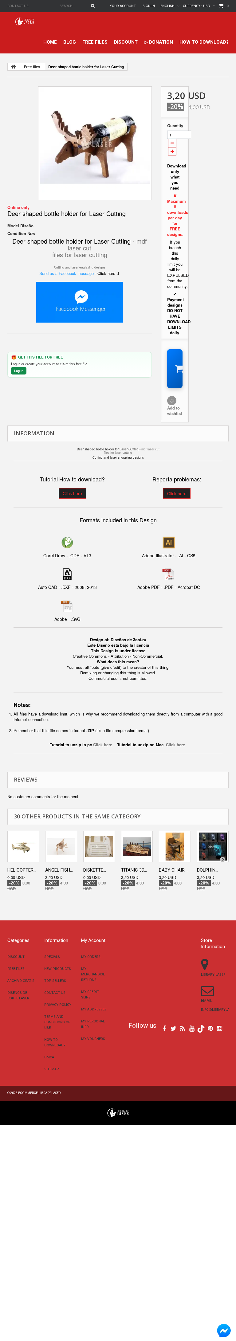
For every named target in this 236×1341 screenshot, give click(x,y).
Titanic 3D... (134, 870)
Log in (18, 370)
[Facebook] (164, 1028)
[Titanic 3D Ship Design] (137, 846)
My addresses (94, 1009)
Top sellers (55, 981)
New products (57, 969)
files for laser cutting (79, 254)
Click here (72, 493)
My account (93, 940)
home (50, 42)
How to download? (204, 42)
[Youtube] (192, 1028)
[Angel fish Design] (61, 846)
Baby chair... (173, 870)
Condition (16, 233)
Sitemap (51, 1069)
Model (13, 226)
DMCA (49, 1057)
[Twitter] (173, 1028)
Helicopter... (21, 870)
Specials (52, 957)
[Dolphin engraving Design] (213, 846)
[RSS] (182, 1028)
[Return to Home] (13, 66)
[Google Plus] (201, 1029)
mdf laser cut (150, 449)
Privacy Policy (57, 1005)
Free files (95, 42)
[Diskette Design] (99, 846)
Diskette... (94, 870)
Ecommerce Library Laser (39, 1093)
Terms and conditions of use (57, 1022)
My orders (90, 957)
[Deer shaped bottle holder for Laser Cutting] (95, 143)
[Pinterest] (210, 1028)
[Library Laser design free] (118, 1112)
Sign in (149, 6)
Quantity (175, 125)
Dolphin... (207, 870)
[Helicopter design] (23, 846)
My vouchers (93, 1039)
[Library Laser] (25, 21)
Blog (69, 42)
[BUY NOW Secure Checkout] (175, 368)
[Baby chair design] (175, 846)
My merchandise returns (93, 974)
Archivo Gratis (20, 981)
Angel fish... (59, 870)
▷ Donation (158, 42)
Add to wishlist (174, 410)
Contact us (18, 6)
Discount (126, 42)
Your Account (123, 6)
